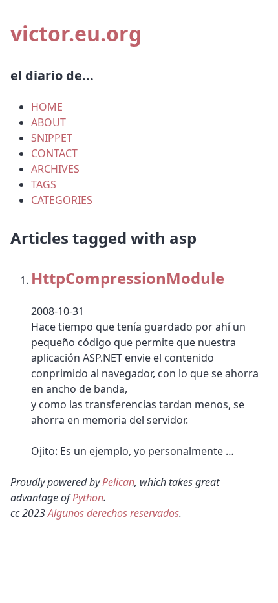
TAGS (43, 184)
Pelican (118, 482)
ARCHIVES (55, 169)
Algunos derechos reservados (113, 513)
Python (87, 497)
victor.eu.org (76, 33)
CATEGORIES (61, 200)
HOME (47, 107)
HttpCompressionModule (127, 278)
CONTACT (54, 153)
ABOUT (48, 122)
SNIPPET (51, 138)
